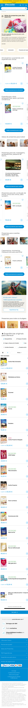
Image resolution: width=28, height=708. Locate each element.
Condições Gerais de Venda (14, 672)
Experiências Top (14, 309)
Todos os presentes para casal (14, 130)
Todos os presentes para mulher (14, 186)
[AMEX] (19, 665)
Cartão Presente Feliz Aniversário (17, 68)
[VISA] (12, 665)
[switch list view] (8, 352)
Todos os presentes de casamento (14, 274)
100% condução (17, 205)
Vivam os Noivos (17, 260)
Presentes (4, 11)
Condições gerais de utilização (14, 676)
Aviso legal (14, 670)
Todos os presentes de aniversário (14, 90)
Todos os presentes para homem (14, 226)
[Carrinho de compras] (26, 5)
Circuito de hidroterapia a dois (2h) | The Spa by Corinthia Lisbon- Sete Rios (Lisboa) (12, 175)
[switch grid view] (3, 352)
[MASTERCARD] (16, 665)
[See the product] (21, 83)
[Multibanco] (1, 665)
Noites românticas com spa (18, 109)
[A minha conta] (20, 5)
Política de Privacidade (14, 674)
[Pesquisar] (26, 8)
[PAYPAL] (6, 665)
